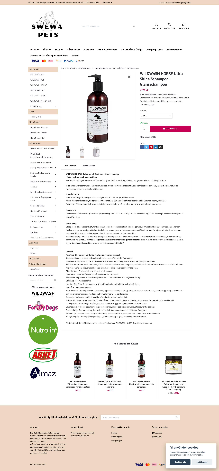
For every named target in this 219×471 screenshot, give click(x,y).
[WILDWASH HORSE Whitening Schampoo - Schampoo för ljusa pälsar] (78, 367)
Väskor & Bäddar (37, 208)
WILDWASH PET (37, 82)
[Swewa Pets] (48, 27)
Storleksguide (116, 439)
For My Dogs (34, 145)
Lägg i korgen (172, 131)
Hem (62, 70)
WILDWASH (34, 71)
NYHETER (89, 51)
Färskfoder (35, 271)
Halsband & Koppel (38, 213)
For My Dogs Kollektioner (41, 169)
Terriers (33, 188)
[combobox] (156, 118)
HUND (33, 51)
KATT (57, 51)
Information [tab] (70, 168)
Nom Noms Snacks (38, 134)
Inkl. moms (106, 2)
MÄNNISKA (72, 51)
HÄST (46, 51)
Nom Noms (34, 124)
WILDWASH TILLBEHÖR (40, 103)
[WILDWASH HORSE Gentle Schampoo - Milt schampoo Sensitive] (110, 367)
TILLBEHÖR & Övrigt (132, 51)
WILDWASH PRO (37, 76)
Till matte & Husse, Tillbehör (43, 223)
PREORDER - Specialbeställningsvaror (41, 157)
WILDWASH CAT (37, 92)
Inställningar (202, 462)
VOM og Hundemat (37, 266)
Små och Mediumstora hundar (40, 176)
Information (173, 51)
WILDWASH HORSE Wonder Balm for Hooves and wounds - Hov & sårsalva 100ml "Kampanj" (174, 387)
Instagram (157, 439)
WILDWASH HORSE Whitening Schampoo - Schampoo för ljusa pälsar (78, 386)
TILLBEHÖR (35, 118)
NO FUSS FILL (35, 260)
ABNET (32, 113)
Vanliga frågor (116, 443)
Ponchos (34, 250)
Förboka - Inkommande (40, 164)
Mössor (33, 255)
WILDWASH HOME (38, 97)
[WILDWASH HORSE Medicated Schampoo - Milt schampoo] (142, 367)
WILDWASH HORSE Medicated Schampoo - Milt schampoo (141, 386)
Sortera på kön (36, 229)
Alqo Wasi (33, 245)
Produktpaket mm (107, 51)
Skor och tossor (37, 218)
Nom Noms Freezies (39, 129)
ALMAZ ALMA (36, 108)
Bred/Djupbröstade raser (41, 194)
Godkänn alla (180, 462)
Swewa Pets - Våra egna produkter (49, 57)
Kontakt (114, 435)
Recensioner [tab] (89, 168)
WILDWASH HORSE (38, 87)
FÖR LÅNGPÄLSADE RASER (41, 239)
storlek (143, 112)
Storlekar (34, 234)
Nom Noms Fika (37, 140)
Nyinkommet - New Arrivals (42, 150)
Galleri (75, 57)
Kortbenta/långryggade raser (40, 201)
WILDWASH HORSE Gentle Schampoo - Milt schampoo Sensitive (109, 386)
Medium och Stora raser (40, 183)
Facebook (158, 435)
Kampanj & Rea (155, 51)
